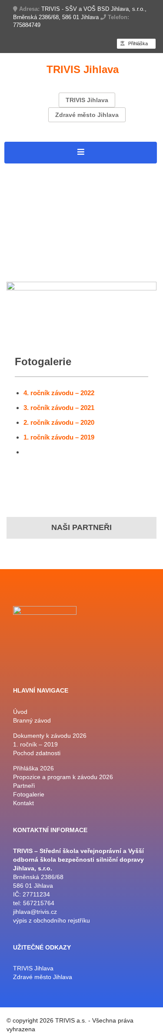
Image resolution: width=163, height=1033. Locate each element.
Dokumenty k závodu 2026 (50, 191)
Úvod (20, 711)
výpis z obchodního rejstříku (51, 920)
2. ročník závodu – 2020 (58, 422)
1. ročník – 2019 (32, 213)
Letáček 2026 (120, 191)
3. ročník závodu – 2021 (58, 407)
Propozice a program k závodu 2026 (67, 257)
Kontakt (56, 269)
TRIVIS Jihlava (87, 100)
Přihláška (137, 43)
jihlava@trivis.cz (35, 911)
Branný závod (28, 179)
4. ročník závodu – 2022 (58, 393)
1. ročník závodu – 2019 (58, 437)
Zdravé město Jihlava (87, 114)
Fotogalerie (23, 269)
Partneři (18, 224)
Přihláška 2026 (30, 202)
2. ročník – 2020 (84, 202)
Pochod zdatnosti (34, 235)
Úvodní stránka (30, 168)
